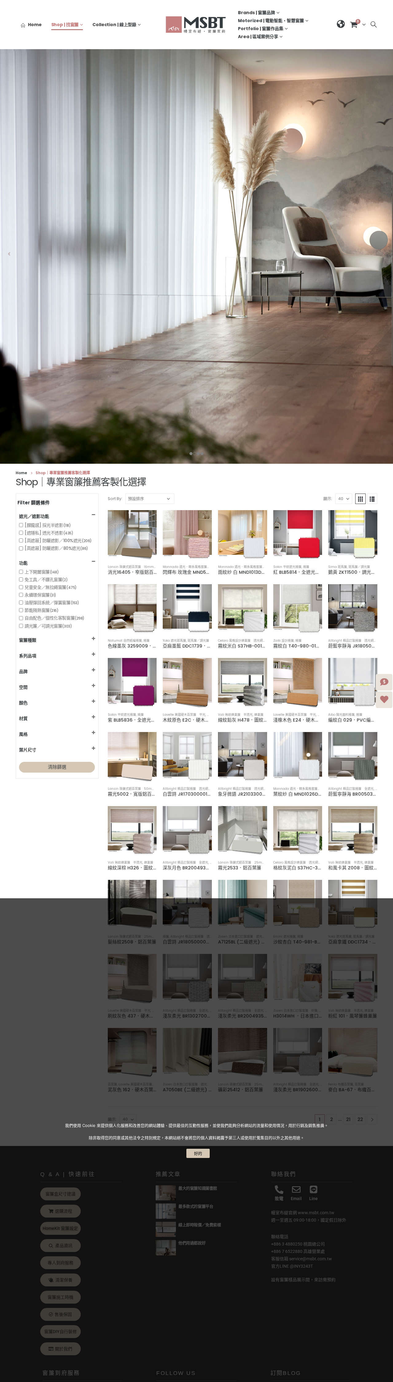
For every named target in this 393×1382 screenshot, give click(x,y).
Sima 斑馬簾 (337, 567)
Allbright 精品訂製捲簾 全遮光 (351, 788)
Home (35, 25)
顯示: (327, 499)
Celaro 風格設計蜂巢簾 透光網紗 (242, 640)
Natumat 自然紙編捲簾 (125, 640)
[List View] (372, 499)
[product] (132, 534)
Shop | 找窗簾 (65, 25)
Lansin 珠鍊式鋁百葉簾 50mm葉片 (134, 788)
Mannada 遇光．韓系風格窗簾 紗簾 (244, 567)
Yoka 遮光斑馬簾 (174, 640)
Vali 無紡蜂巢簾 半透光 (235, 714)
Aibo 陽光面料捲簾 (341, 714)
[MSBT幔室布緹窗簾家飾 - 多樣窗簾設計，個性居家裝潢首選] (196, 24)
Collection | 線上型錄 (114, 25)
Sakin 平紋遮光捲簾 (287, 567)
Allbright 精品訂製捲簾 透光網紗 (352, 640)
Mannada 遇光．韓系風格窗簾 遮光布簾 (192, 567)
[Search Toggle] (373, 25)
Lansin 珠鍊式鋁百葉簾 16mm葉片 (134, 567)
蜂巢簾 (258, 714)
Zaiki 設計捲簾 (283, 640)
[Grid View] (360, 499)
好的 (198, 1153)
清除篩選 (57, 767)
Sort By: (115, 499)
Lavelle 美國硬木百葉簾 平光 (184, 714)
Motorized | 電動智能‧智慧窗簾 (271, 21)
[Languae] (341, 24)
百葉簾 (211, 714)
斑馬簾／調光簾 (359, 567)
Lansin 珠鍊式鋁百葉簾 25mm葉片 (244, 862)
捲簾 (306, 567)
